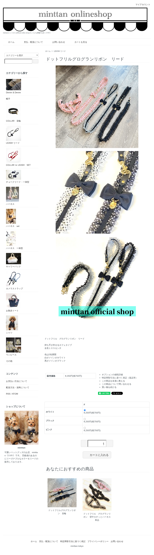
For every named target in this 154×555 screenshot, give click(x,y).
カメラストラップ (14, 288)
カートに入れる (99, 455)
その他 (9, 361)
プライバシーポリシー (98, 541)
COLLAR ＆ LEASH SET (18, 165)
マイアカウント (143, 4)
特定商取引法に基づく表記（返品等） (120, 378)
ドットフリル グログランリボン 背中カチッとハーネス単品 (97, 517)
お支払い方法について (16, 381)
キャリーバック (13, 266)
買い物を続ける (109, 387)
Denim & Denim (13, 92)
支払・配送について (33, 42)
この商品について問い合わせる (116, 384)
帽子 (8, 99)
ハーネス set (12, 226)
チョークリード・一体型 (17, 182)
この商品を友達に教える (113, 381)
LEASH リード (60, 51)
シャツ (9, 332)
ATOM (15, 394)
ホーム (11, 42)
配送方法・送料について (17, 387)
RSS (8, 394)
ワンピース (11, 355)
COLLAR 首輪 (13, 121)
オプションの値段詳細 (112, 374)
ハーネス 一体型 (14, 248)
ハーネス (10, 204)
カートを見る (80, 42)
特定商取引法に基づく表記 (72, 541)
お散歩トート (12, 310)
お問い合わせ (58, 42)
